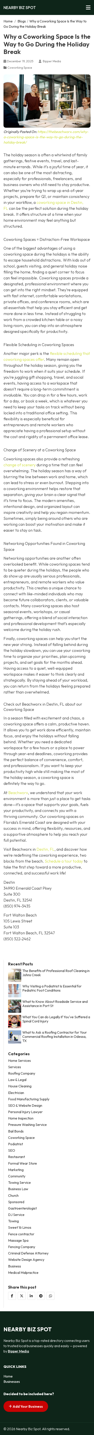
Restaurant (16, 1157)
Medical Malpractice (23, 1273)
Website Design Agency (26, 1260)
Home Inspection (20, 1118)
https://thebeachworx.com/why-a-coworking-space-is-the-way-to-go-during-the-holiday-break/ (45, 136)
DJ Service (16, 1215)
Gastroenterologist (22, 1208)
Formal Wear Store (22, 1163)
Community (16, 1176)
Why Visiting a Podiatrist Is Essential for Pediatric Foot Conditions (52, 988)
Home (8, 21)
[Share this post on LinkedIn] (31, 1296)
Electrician (16, 1093)
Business (14, 1266)
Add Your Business (27, 1406)
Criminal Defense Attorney (28, 1253)
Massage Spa (18, 1240)
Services (14, 1067)
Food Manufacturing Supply (28, 1099)
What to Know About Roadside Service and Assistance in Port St (55, 1004)
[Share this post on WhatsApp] (50, 1296)
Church (13, 1195)
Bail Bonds (16, 1131)
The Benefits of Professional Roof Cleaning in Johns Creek (56, 973)
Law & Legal (17, 1080)
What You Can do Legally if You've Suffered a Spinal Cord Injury (56, 1019)
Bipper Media (18, 1351)
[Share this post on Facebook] (12, 1296)
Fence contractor (21, 1234)
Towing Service (19, 1182)
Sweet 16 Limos (19, 1227)
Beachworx (18, 792)
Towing (13, 1221)
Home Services (19, 1061)
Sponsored (16, 1202)
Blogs (21, 21)
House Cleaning (19, 1086)
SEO (11, 1150)
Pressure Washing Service (27, 1125)
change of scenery (19, 464)
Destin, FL (45, 849)
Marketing (16, 1170)
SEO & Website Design (25, 1105)
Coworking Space (19, 68)
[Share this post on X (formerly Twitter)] (22, 1296)
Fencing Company (21, 1247)
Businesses (11, 1381)
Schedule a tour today (64, 861)
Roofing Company (21, 1073)
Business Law (18, 1189)
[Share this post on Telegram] (41, 1296)
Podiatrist (15, 1144)
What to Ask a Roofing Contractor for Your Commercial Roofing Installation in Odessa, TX (54, 1036)
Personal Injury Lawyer (25, 1112)
